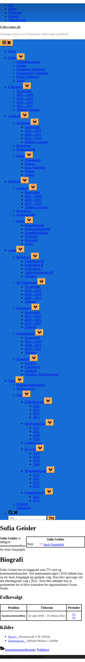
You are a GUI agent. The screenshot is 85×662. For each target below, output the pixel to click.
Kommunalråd (26, 149)
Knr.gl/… (13, 636)
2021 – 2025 (33, 131)
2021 (36, 431)
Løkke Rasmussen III (39, 272)
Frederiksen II (34, 265)
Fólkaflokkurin (34, 225)
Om (10, 5)
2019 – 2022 (25, 98)
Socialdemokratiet (28, 62)
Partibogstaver (26, 388)
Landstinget (32, 367)
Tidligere (30, 276)
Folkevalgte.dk (10, 27)
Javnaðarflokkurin (36, 232)
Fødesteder (24, 508)
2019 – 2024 (33, 290)
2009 (36, 464)
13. (74, 614)
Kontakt (13, 16)
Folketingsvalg (34, 402)
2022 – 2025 (33, 316)
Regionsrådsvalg (35, 471)
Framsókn (31, 240)
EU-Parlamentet (27, 282)
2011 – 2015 (25, 106)
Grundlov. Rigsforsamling (42, 374)
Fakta (11, 380)
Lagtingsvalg (33, 442)
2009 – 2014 (33, 298)
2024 (36, 453)
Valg (19, 395)
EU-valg (30, 449)
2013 (36, 486)
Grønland (14, 116)
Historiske (23, 359)
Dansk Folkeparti (28, 76)
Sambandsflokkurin (37, 229)
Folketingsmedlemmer (31, 385)
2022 (36, 409)
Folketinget (15, 87)
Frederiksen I (33, 268)
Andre (21, 80)
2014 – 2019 (33, 294)
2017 (36, 482)
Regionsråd (24, 308)
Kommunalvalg (35, 492)
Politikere (43, 649)
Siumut (29, 171)
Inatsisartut (24, 123)
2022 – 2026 (25, 94)
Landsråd (31, 370)
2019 (36, 413)
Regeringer (24, 145)
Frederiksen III (34, 261)
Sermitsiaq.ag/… (17, 640)
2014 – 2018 (33, 138)
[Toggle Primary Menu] (6, 42)
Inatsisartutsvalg (35, 423)
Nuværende (24, 91)
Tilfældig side (17, 20)
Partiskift (22, 504)
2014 (36, 439)
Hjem (11, 51)
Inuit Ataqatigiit (35, 167)
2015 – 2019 (25, 102)
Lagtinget (23, 188)
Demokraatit (33, 160)
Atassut (29, 175)
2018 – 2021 (33, 134)
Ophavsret (15, 12)
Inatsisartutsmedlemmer (20, 649)
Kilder (12, 9)
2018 (36, 435)
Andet (12, 250)
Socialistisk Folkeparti (31, 69)
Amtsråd (30, 363)
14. (74, 617)
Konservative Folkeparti (32, 73)
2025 (36, 427)
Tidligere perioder (28, 109)
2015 (36, 417)
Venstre (21, 65)
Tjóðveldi (31, 236)
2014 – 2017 (33, 323)
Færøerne (14, 181)
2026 (36, 406)
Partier (12, 57)
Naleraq (30, 163)
